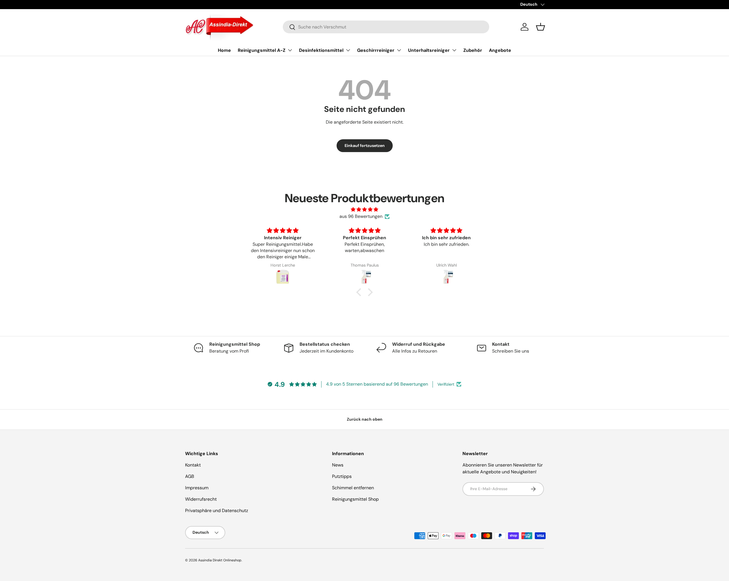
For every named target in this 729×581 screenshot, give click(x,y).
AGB (189, 476)
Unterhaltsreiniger (429, 50)
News (337, 465)
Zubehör (472, 50)
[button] (540, 27)
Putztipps (342, 476)
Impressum (196, 488)
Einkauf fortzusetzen (365, 145)
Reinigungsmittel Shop (355, 499)
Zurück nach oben (364, 419)
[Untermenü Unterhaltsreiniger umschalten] (454, 50)
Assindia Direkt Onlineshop (219, 560)
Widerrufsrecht (201, 499)
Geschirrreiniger (375, 50)
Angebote (500, 50)
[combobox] (386, 27)
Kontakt (193, 465)
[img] (364, 209)
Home (224, 50)
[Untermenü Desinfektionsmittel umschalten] (348, 50)
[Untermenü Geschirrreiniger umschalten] (399, 50)
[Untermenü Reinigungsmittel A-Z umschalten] (289, 50)
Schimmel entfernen (353, 488)
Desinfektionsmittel (321, 50)
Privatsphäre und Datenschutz (216, 511)
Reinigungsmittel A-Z (261, 50)
